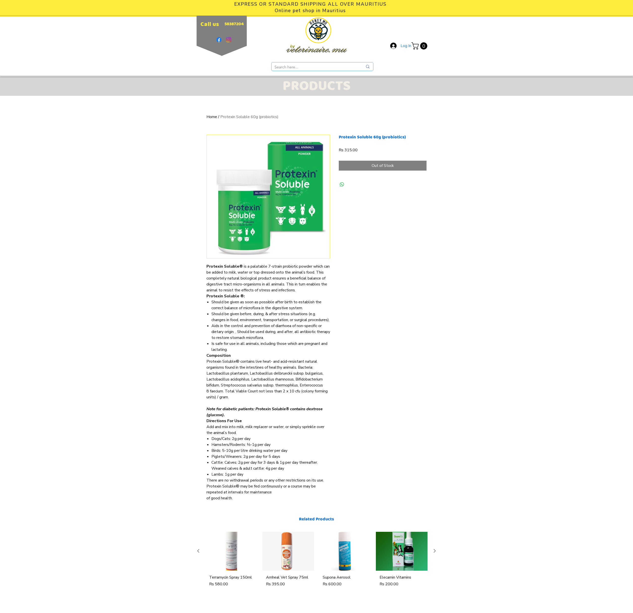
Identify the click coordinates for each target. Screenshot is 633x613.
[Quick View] (231, 551)
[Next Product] (435, 551)
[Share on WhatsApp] (342, 184)
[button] (420, 46)
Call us (210, 24)
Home (211, 117)
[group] (316, 567)
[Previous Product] (198, 551)
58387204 (234, 24)
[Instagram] (228, 39)
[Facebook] (219, 39)
